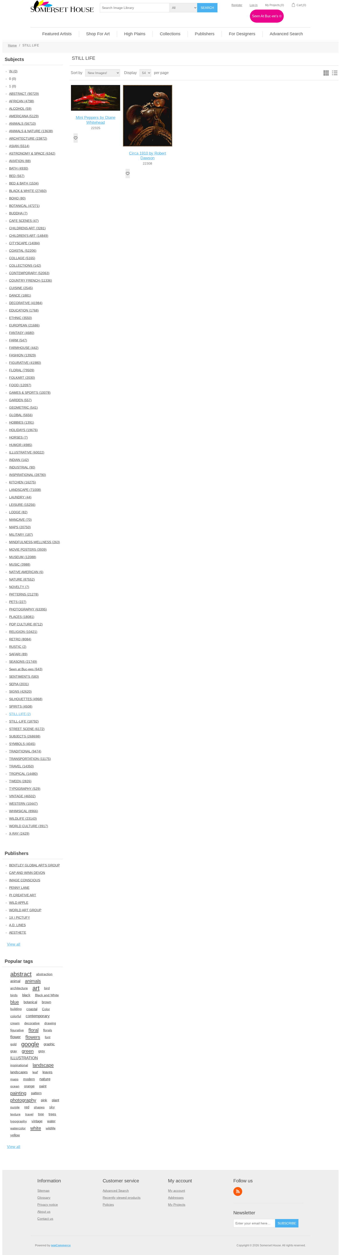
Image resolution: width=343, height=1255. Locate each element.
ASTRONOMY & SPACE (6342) (32, 153)
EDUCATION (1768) (24, 310)
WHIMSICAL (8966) (23, 811)
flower (15, 1037)
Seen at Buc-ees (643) (25, 669)
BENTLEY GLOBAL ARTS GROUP (34, 865)
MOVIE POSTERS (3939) (28, 549)
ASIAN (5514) (19, 146)
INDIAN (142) (19, 460)
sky (52, 1107)
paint (42, 1086)
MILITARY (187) (21, 534)
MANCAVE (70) (20, 519)
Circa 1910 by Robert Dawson (147, 155)
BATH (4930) (18, 168)
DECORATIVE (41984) (25, 303)
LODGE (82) (18, 512)
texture (15, 1114)
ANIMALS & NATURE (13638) (31, 131)
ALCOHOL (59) (20, 108)
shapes (39, 1107)
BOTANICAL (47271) (24, 206)
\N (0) (13, 71)
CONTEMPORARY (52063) (29, 273)
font (47, 1037)
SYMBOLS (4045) (22, 744)
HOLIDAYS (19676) (23, 430)
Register (236, 5)
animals (33, 981)
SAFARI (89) (18, 654)
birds (14, 995)
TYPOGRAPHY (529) (24, 789)
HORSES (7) (18, 437)
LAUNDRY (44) (20, 497)
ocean (14, 1086)
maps (14, 1079)
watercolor (18, 1128)
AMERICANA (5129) (24, 116)
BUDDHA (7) (18, 213)
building (16, 1009)
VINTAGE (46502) (22, 796)
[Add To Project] (75, 138)
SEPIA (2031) (19, 684)
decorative (32, 1023)
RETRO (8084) (20, 639)
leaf (35, 1072)
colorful (15, 1016)
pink (44, 1100)
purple (15, 1107)
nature (44, 1079)
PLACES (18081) (21, 617)
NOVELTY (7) (19, 587)
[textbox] (135, 7)
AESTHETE (17, 932)
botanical (30, 1002)
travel (29, 1114)
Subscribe (287, 1223)
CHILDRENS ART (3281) (27, 228)
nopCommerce (61, 1245)
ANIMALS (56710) (22, 123)
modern (29, 1079)
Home (12, 45)
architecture (19, 988)
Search (207, 8)
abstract (21, 974)
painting (18, 1093)
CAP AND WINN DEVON (27, 873)
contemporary (38, 1016)
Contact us (45, 1218)
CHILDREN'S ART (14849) (28, 236)
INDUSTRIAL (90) (22, 467)
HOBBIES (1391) (21, 422)
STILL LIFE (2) (20, 714)
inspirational (19, 1065)
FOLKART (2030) (22, 377)
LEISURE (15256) (22, 505)
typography (18, 1121)
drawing (50, 1023)
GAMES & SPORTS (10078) (30, 392)
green (28, 1051)
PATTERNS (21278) (23, 594)
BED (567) (16, 176)
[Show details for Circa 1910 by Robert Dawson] (147, 115)
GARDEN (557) (20, 400)
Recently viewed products (121, 1197)
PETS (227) (17, 602)
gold (13, 1044)
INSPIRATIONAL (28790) (27, 475)
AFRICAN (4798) (21, 101)
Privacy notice (47, 1204)
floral (33, 1030)
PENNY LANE (19, 888)
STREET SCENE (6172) (27, 729)
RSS (237, 1191)
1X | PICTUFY (19, 917)
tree (41, 1114)
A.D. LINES (17, 925)
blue (14, 1002)
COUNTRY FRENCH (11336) (30, 280)
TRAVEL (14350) (21, 766)
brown (46, 1002)
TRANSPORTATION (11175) (30, 759)
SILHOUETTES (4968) (25, 699)
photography (23, 1100)
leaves (47, 1072)
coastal (31, 1009)
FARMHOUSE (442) (23, 348)
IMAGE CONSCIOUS (24, 880)
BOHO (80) (17, 198)
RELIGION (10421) (23, 632)
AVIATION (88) (20, 161)
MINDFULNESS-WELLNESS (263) (34, 542)
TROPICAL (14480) (23, 774)
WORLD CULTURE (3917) (28, 826)
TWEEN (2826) (20, 781)
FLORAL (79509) (21, 370)
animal (15, 981)
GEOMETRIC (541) (23, 407)
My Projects (176, 1204)
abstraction (44, 974)
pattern (36, 1093)
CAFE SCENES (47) (24, 221)
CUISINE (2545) (21, 288)
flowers (32, 1037)
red (26, 1107)
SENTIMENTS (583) (24, 676)
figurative (17, 1030)
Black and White (47, 995)
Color (46, 1009)
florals (47, 1030)
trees (52, 1114)
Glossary (43, 1197)
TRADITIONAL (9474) (25, 751)
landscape (43, 1065)
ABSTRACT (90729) (24, 94)
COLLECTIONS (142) (25, 265)
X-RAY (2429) (19, 833)
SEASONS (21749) (23, 661)
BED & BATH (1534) (24, 183)
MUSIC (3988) (19, 564)
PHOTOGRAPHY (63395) (28, 609)
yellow (15, 1135)
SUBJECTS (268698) (24, 736)
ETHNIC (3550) (20, 318)
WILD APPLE (18, 902)
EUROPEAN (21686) (24, 325)
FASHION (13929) (22, 355)
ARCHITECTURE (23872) (28, 138)
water (51, 1121)
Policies (108, 1204)
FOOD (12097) (20, 385)
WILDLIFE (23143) (23, 818)
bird (47, 988)
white (35, 1128)
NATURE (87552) (22, 579)
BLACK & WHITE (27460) (28, 191)
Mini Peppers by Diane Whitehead (95, 119)
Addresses (176, 1197)
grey (41, 1051)
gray (13, 1051)
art (35, 988)
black (26, 995)
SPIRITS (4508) (20, 706)
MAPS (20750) (20, 527)
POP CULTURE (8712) (26, 624)
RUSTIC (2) (17, 647)
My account (176, 1190)
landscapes (19, 1072)
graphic (49, 1044)
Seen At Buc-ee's (267, 16)
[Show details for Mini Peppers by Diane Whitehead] (95, 98)
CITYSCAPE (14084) (24, 243)
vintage (37, 1121)
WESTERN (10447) (23, 803)
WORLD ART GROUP (25, 910)
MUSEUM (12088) (22, 557)
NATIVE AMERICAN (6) (26, 572)
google (30, 1044)
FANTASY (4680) (21, 333)
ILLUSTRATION (24, 1058)
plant (55, 1100)
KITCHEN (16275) (22, 482)
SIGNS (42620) (20, 691)
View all (13, 944)
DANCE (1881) (20, 295)
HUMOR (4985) (20, 445)
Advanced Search (116, 1190)
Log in (254, 5)
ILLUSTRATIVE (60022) (26, 452)
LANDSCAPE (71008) (25, 490)
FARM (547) (18, 340)
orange (29, 1086)
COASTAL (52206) (22, 250)
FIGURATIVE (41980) (25, 363)
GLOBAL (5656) (21, 415)
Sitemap (43, 1190)
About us (43, 1211)
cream (15, 1023)
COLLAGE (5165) (22, 258)
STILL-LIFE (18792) (24, 721)
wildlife (51, 1128)
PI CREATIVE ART (22, 895)
